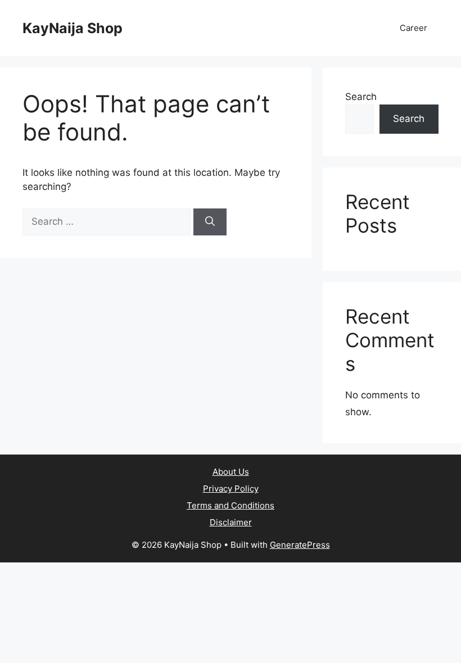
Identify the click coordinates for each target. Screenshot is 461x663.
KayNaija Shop (72, 28)
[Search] (210, 221)
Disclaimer (231, 522)
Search (361, 96)
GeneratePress (300, 544)
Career (413, 27)
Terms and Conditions (230, 505)
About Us (231, 471)
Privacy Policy (231, 488)
